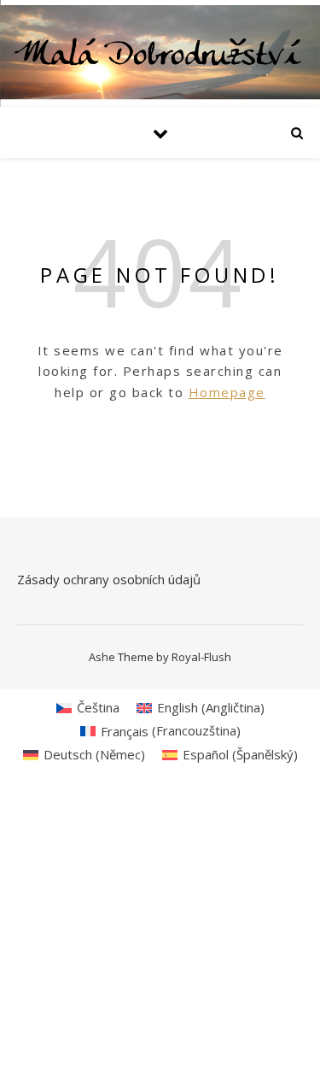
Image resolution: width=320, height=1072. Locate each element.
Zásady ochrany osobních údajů (109, 579)
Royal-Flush (201, 657)
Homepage (227, 392)
